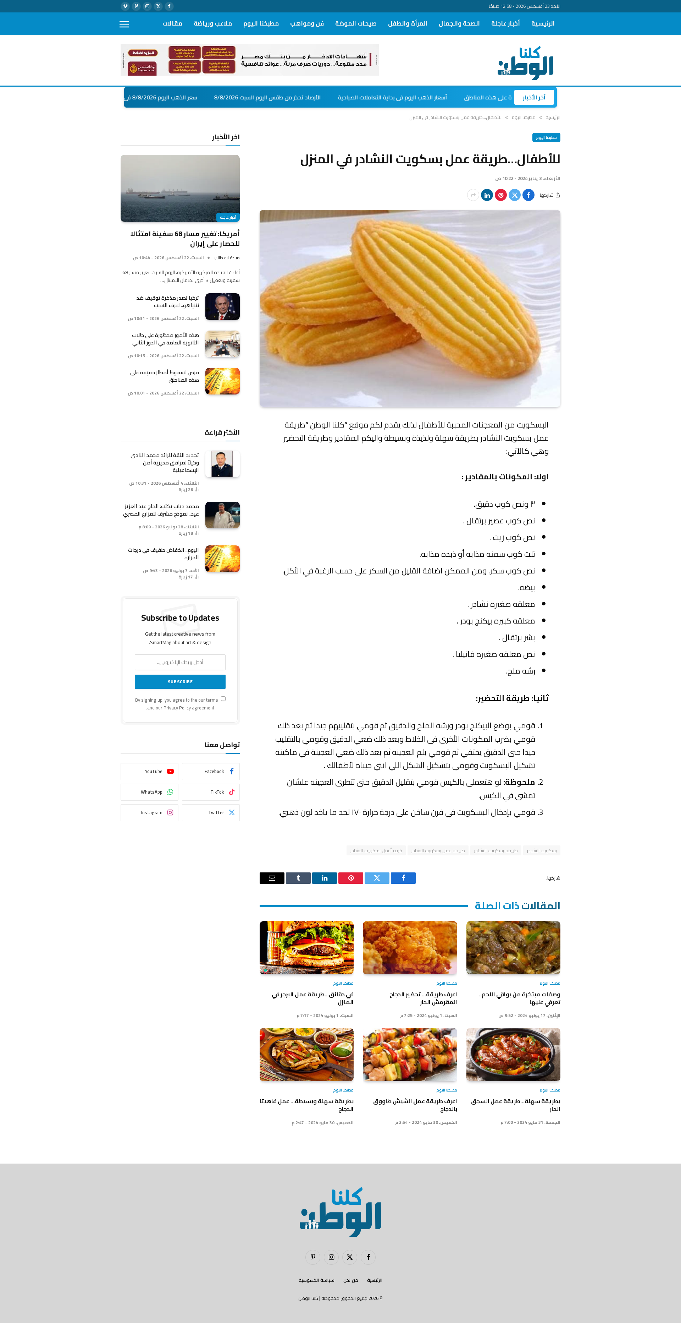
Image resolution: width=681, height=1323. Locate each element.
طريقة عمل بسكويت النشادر (438, 850)
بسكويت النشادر (542, 850)
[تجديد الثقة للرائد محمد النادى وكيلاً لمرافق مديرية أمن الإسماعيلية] (222, 464)
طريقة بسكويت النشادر (496, 850)
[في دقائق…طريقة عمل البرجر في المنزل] (307, 947)
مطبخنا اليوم (261, 23)
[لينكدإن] (487, 195)
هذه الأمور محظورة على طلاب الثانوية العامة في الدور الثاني (165, 338)
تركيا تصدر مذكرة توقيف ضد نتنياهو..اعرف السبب (167, 301)
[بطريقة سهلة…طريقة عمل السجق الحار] (513, 1054)
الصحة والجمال (459, 23)
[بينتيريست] (501, 195)
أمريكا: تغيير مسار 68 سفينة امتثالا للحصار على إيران (185, 238)
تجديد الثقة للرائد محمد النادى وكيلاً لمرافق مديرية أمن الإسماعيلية (165, 462)
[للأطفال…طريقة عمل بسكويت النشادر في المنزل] (410, 308)
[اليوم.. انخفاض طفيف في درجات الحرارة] (222, 558)
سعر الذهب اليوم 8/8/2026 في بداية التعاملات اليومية (184, 97)
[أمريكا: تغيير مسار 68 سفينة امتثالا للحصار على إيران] (180, 188)
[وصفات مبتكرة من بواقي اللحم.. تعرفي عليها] (513, 947)
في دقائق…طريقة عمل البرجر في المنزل (313, 998)
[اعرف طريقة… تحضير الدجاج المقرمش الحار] (410, 947)
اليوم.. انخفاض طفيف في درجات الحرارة (163, 553)
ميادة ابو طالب (227, 258)
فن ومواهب (307, 23)
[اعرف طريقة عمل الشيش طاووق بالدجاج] (410, 1054)
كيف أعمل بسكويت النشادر (376, 850)
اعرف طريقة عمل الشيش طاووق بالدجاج (415, 1105)
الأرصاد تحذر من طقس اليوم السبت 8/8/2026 (319, 97)
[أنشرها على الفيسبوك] (528, 195)
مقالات (172, 23)
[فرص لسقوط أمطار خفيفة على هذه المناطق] (222, 381)
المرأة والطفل (407, 23)
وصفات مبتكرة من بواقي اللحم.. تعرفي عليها (519, 998)
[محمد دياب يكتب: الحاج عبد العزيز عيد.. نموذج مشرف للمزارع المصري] (222, 515)
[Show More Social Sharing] (473, 195)
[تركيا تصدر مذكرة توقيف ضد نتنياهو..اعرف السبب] (222, 306)
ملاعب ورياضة (213, 23)
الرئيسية (543, 23)
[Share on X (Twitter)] (515, 195)
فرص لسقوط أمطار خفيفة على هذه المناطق (164, 376)
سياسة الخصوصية (316, 1280)
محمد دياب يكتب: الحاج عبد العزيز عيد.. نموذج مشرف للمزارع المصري (161, 509)
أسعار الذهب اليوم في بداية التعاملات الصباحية (444, 97)
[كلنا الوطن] (523, 60)
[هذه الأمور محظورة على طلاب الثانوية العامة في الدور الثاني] (222, 344)
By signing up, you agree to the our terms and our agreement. (177, 704)
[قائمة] (124, 23)
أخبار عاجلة (505, 23)
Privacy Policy (177, 708)
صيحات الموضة (356, 23)
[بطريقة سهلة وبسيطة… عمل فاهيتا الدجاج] (307, 1054)
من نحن (350, 1280)
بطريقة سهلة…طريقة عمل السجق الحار (515, 1105)
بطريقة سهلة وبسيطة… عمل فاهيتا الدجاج (307, 1105)
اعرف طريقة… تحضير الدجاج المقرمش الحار (423, 998)
